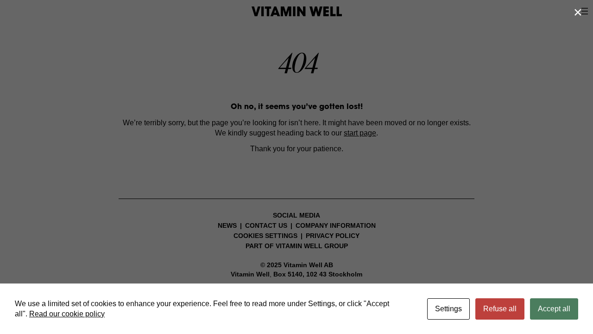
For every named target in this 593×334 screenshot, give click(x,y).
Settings (448, 309)
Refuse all (500, 309)
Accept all (554, 309)
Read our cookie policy (67, 314)
